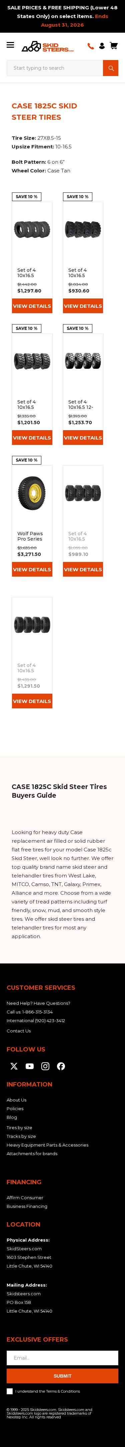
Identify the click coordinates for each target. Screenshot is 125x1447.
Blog (12, 1117)
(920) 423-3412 (50, 1020)
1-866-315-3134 (37, 1011)
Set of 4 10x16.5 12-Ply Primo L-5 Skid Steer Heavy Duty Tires (83, 389)
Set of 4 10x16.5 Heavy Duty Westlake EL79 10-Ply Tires (83, 257)
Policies (15, 1108)
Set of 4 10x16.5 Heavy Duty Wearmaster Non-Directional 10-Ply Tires (32, 257)
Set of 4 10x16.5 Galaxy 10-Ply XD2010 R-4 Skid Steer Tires (83, 521)
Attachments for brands (32, 1153)
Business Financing (27, 1206)
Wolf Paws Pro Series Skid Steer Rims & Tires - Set (32, 521)
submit (63, 1376)
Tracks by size (21, 1136)
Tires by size (19, 1127)
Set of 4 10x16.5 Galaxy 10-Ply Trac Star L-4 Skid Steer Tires (32, 652)
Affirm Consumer (25, 1197)
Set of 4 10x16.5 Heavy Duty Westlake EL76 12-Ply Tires (32, 389)
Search (110, 68)
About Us (16, 1100)
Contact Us (19, 1030)
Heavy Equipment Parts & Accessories (47, 1145)
